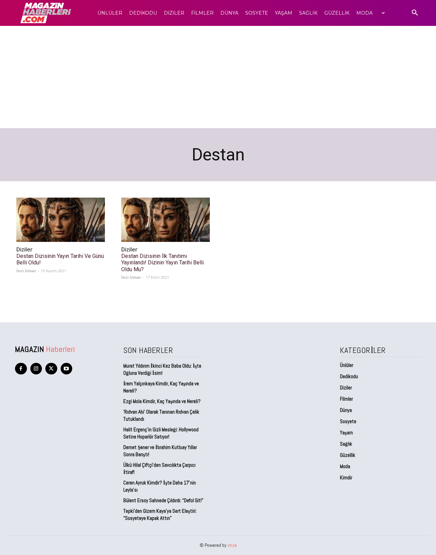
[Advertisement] (218, 77)
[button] (415, 13)
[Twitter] (51, 369)
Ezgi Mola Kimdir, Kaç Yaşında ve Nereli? (162, 401)
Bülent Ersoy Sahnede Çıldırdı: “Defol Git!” (163, 500)
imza (232, 545)
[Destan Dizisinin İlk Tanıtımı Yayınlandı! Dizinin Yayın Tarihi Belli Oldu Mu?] (165, 220)
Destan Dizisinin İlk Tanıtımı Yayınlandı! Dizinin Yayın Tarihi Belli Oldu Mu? (162, 262)
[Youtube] (67, 369)
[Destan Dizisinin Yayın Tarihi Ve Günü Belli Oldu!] (60, 220)
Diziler (24, 249)
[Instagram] (36, 369)
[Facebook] (21, 369)
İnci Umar (26, 270)
